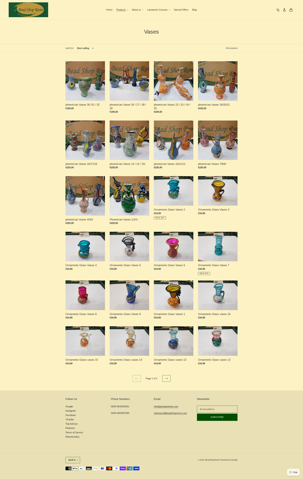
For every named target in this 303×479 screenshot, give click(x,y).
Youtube (69, 419)
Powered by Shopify (229, 460)
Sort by (69, 48)
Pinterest (70, 428)
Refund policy (72, 436)
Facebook (70, 415)
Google (69, 406)
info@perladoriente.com (166, 406)
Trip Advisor (71, 423)
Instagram (70, 410)
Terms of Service (74, 432)
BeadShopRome (212, 460)
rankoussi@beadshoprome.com (170, 413)
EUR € (71, 460)
